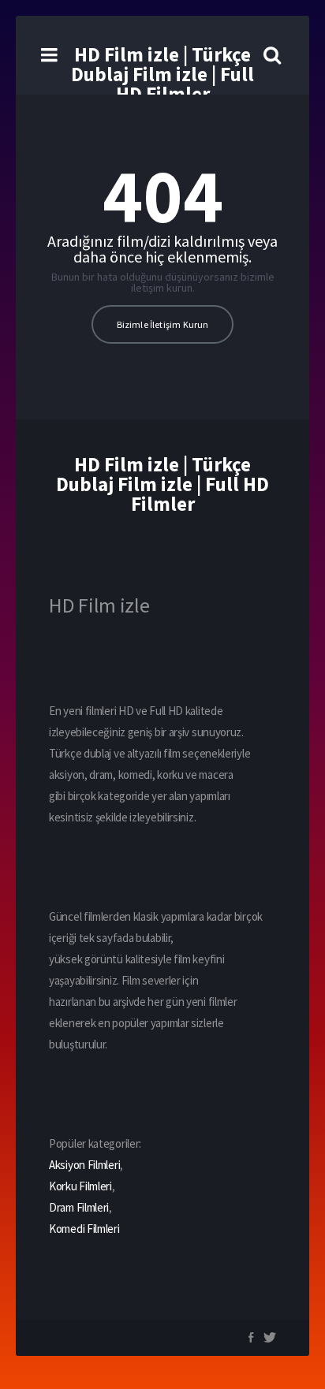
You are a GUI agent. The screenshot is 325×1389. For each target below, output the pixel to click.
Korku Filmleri (80, 1186)
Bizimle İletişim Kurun (163, 324)
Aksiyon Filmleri (84, 1164)
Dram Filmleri (79, 1207)
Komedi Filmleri (84, 1228)
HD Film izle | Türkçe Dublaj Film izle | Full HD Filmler (162, 74)
